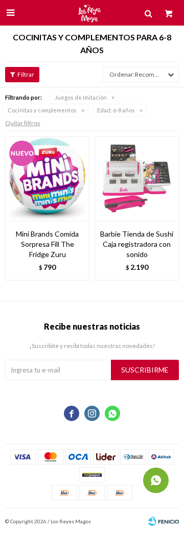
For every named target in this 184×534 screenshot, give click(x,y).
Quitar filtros (22, 123)
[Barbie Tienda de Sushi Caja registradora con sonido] (137, 178)
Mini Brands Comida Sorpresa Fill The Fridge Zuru (47, 244)
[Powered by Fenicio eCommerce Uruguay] (163, 521)
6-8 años (116, 110)
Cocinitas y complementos (42, 110)
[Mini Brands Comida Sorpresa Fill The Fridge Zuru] (47, 178)
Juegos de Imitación (81, 97)
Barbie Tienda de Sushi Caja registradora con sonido (136, 244)
